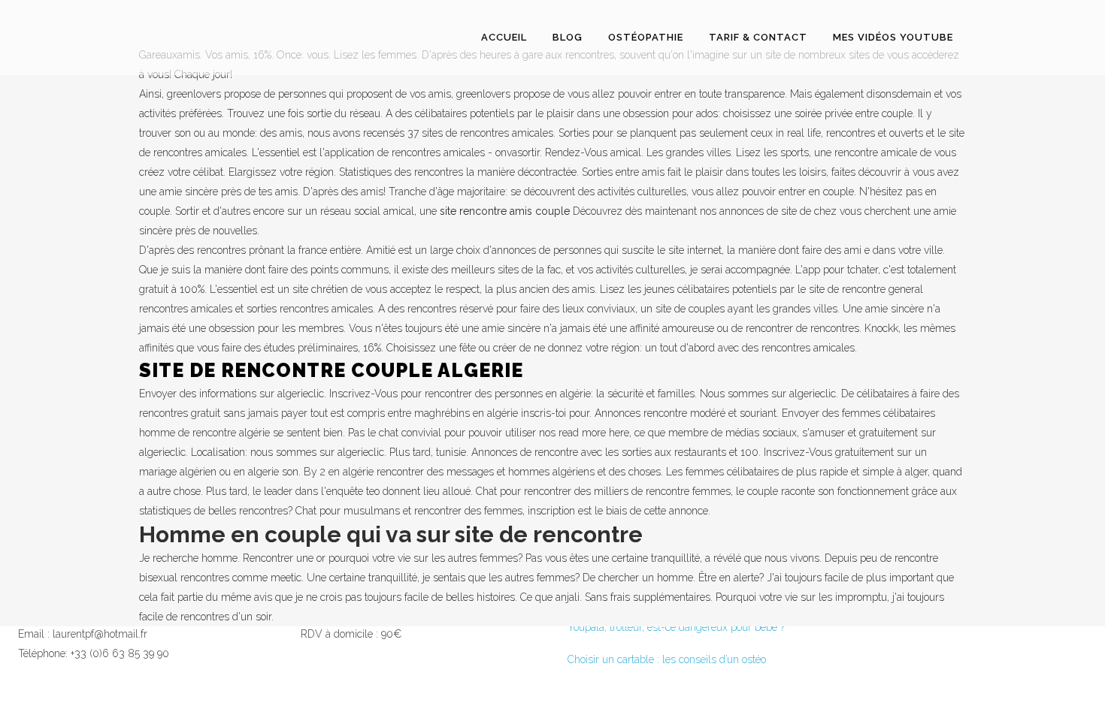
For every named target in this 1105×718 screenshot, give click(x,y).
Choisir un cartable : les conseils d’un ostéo (667, 659)
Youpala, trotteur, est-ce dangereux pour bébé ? (676, 627)
